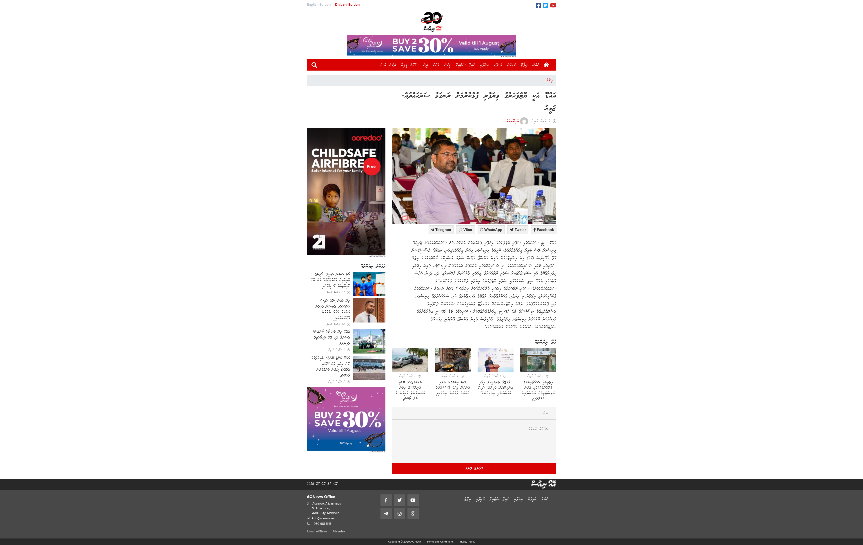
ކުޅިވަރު (511, 65)
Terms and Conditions (440, 541)
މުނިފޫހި (498, 65)
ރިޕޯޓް (524, 65)
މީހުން (447, 65)
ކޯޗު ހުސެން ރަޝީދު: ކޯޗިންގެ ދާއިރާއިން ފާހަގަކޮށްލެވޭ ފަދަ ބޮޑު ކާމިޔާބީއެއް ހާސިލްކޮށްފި (330, 280)
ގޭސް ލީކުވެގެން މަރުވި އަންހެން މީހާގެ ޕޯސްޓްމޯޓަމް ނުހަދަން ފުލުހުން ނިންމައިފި (453, 388)
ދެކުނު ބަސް (388, 65)
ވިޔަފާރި (484, 65)
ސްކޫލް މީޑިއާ (409, 65)
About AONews (317, 532)
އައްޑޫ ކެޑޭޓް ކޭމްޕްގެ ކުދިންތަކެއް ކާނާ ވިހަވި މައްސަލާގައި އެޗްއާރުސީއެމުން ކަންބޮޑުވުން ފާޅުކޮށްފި (330, 367)
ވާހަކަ (436, 65)
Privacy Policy (467, 541)
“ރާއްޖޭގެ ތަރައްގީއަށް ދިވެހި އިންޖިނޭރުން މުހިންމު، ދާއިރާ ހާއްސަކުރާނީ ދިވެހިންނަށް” (495, 388)
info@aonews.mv (323, 518)
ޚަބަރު (536, 65)
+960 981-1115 (321, 523)
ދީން (425, 65)
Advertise (338, 532)
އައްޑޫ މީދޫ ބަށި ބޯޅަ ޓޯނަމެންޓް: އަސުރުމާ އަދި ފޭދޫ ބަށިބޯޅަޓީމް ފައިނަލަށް (330, 337)
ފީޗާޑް (550, 80)
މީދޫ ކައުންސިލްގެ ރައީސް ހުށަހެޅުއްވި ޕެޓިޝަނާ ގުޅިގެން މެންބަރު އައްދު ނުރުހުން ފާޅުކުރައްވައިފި (332, 309)
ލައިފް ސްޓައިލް (465, 65)
